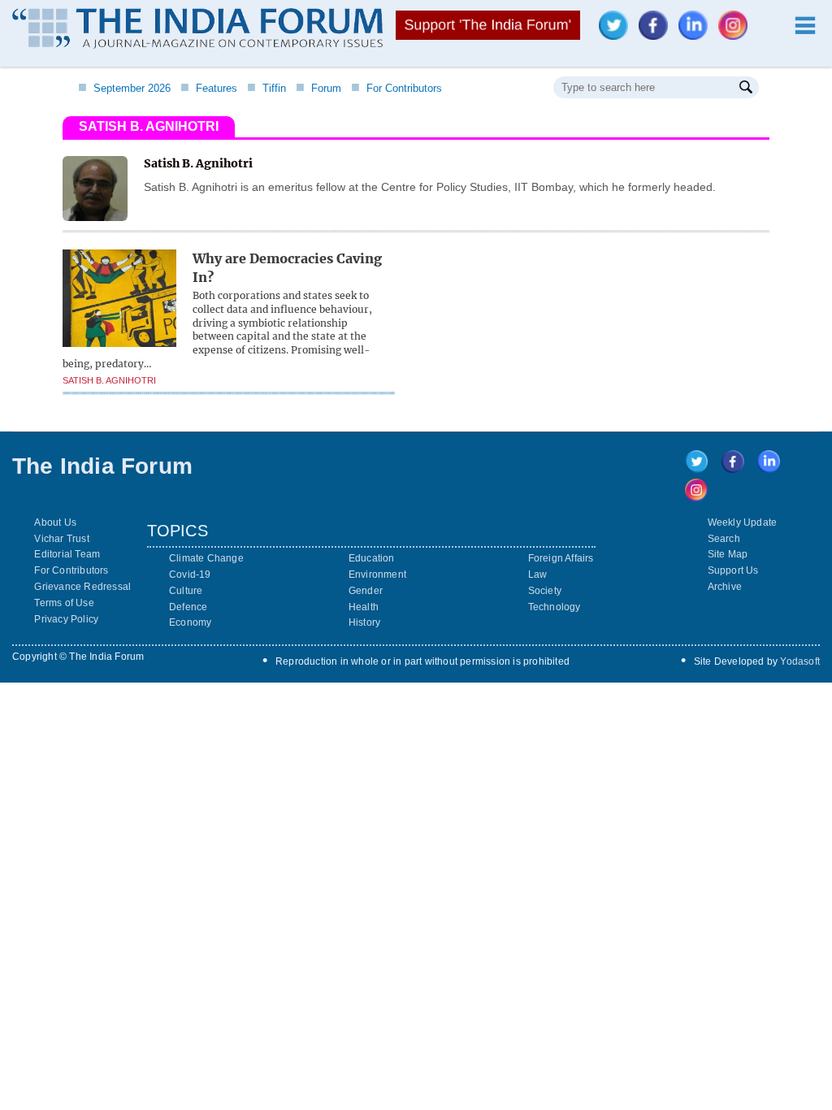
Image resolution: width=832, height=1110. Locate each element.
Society (544, 590)
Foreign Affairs (561, 558)
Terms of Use (63, 603)
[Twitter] (617, 35)
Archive (725, 586)
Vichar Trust (61, 538)
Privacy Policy (66, 619)
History (364, 622)
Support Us (733, 570)
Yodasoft (800, 661)
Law (538, 574)
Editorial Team (67, 554)
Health (364, 607)
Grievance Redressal (82, 586)
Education (372, 558)
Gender (366, 590)
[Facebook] (657, 35)
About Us (55, 522)
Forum (318, 88)
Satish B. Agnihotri (109, 380)
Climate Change (206, 558)
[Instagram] (737, 35)
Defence (188, 607)
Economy (190, 622)
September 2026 (124, 88)
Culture (185, 590)
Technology (554, 607)
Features (208, 88)
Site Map (728, 554)
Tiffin (266, 88)
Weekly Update (743, 522)
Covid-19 (190, 574)
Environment (377, 574)
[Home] (197, 30)
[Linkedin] (697, 35)
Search (724, 538)
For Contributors (396, 88)
